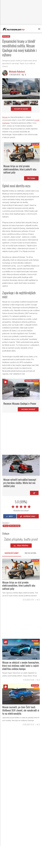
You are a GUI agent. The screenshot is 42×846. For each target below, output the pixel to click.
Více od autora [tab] (30, 553)
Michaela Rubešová (17, 71)
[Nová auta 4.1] (21, 694)
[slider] (21, 506)
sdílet (10, 516)
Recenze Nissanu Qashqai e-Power (19, 403)
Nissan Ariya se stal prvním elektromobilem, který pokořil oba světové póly (19, 169)
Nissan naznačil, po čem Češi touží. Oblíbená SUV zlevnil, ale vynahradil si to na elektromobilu (20, 710)
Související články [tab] (12, 553)
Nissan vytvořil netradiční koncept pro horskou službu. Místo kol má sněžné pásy (19, 482)
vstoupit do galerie (21, 109)
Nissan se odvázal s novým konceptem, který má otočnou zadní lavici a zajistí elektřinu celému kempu (20, 665)
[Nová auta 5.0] (22, 152)
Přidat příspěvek (22, 545)
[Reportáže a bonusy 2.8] (21, 389)
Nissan (5, 117)
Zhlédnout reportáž (28, 409)
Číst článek (31, 178)
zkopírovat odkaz (29, 516)
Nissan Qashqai (15, 526)
